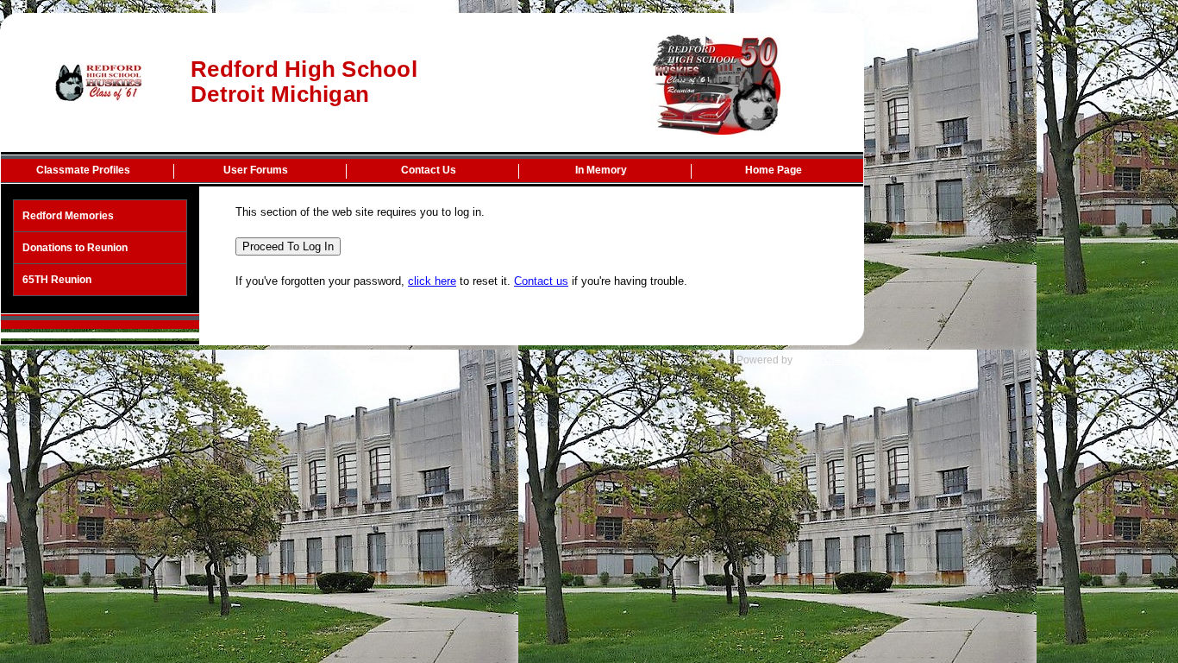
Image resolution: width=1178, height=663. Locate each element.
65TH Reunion (56, 280)
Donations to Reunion (75, 248)
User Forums (255, 170)
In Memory (601, 170)
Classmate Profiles (83, 170)
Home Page (773, 170)
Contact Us (428, 170)
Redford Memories (68, 216)
